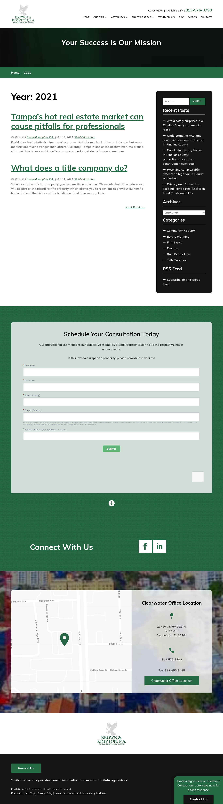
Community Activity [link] (181, 230)
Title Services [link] (176, 260)
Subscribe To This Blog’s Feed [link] (181, 282)
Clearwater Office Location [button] (171, 680)
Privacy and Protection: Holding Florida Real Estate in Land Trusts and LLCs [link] (184, 188)
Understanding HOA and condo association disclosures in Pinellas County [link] (183, 140)
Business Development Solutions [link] (73, 793)
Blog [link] (181, 17)
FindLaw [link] (101, 793)
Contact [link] (206, 17)
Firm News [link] (174, 242)
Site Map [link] (30, 793)
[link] (27, 14)
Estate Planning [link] (178, 236)
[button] (145, 546)
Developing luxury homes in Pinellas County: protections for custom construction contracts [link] (182, 156)
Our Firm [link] (98, 17)
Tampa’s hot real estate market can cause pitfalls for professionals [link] (77, 121)
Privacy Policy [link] (45, 793)
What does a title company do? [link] (69, 168)
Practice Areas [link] (141, 17)
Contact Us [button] (198, 799)
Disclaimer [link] (17, 793)
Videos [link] (192, 17)
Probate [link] (172, 248)
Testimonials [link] (166, 17)
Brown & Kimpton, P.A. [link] (33, 789)
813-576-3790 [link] (198, 10)
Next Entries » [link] (135, 207)
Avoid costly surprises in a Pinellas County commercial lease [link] (183, 125)
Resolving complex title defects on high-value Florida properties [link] (183, 174)
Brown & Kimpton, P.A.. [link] (41, 137)
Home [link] (86, 17)
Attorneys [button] (118, 17)
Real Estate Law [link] (85, 137)
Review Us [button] (26, 768)
